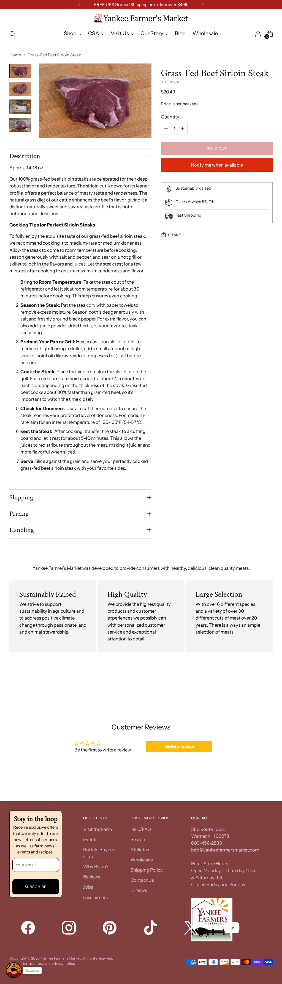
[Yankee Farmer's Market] (141, 18)
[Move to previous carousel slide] (255, 686)
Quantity (170, 117)
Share (174, 235)
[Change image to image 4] (20, 125)
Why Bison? (96, 866)
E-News (139, 890)
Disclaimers (95, 897)
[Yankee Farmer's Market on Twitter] (191, 928)
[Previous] (79, 4)
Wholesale (142, 860)
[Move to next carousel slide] (268, 685)
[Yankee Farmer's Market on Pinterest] (110, 928)
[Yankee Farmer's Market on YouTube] (232, 928)
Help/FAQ (141, 829)
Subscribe (36, 887)
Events (90, 839)
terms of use (33, 963)
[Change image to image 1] (20, 71)
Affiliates (140, 849)
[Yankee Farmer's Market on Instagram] (69, 928)
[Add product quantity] (183, 128)
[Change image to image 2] (20, 89)
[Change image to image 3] (20, 106)
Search (138, 839)
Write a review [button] (179, 747)
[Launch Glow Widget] (14, 970)
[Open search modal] (12, 33)
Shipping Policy (147, 870)
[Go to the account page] (258, 33)
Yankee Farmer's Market (61, 958)
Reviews (91, 877)
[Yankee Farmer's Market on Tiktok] (151, 928)
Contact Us (142, 880)
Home (15, 54)
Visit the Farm (97, 829)
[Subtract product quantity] (166, 128)
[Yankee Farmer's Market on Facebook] (28, 928)
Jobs (88, 887)
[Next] (203, 4)
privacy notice (63, 963)
